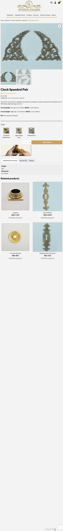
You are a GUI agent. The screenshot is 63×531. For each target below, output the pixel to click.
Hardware (7, 20)
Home (2, 20)
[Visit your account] (55, 2)
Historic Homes (45, 15)
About (54, 15)
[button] (59, 26)
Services (36, 15)
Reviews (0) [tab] (23, 160)
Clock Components (16, 20)
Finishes (29, 15)
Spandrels (24, 20)
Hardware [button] (10, 15)
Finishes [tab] (31, 160)
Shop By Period (20, 15)
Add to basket (47, 142)
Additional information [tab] (10, 160)
